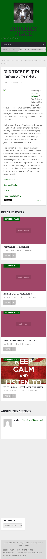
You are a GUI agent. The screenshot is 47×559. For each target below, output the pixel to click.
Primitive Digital (23, 546)
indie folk (12, 196)
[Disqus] (23, 476)
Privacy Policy (8, 553)
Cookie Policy (8, 550)
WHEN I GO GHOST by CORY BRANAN (23, 387)
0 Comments (28, 250)
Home (6, 60)
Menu (6, 44)
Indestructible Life (11, 179)
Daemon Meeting (11, 185)
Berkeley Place (16, 60)
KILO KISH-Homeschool (16, 247)
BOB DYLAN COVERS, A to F (18, 293)
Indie (6, 196)
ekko (5, 82)
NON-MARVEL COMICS (25, 550)
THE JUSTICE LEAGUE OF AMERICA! (14, 556)
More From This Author (32, 420)
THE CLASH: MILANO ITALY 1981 (20, 340)
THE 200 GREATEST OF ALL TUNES (30, 553)
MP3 (19, 196)
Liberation (8, 190)
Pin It (39, 200)
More (7, 255)
